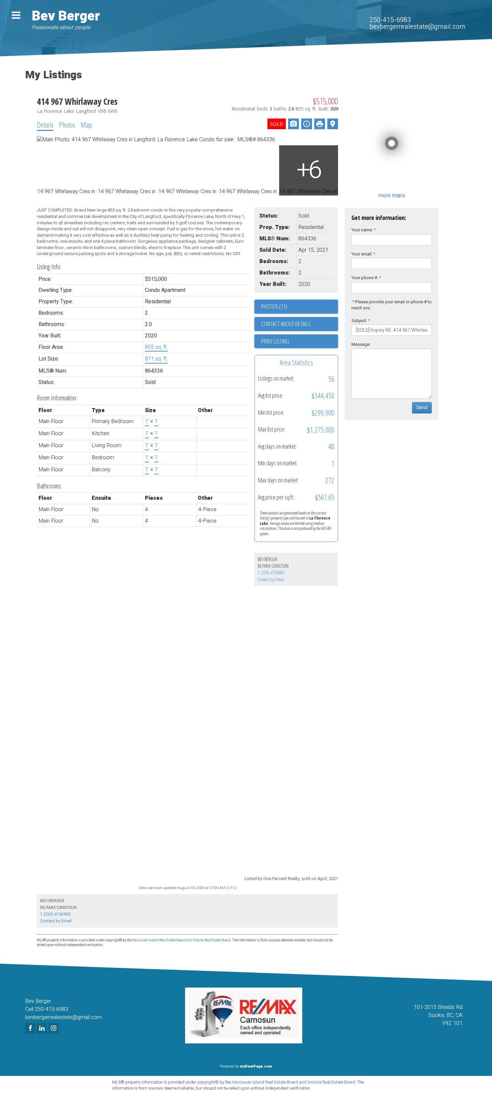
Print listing (275, 341)
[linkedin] (43, 1029)
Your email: (362, 254)
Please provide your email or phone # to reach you (391, 305)
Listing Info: (49, 266)
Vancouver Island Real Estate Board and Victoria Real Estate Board (182, 940)
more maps (392, 195)
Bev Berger (66, 16)
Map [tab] (86, 125)
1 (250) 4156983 (271, 572)
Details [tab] (45, 125)
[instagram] (54, 1029)
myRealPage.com (256, 1066)
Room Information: (57, 397)
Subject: (359, 320)
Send (421, 407)
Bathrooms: (49, 485)
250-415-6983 (390, 20)
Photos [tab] (67, 125)
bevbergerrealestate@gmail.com (417, 26)
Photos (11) (274, 306)
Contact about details (286, 324)
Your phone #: (364, 277)
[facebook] (31, 1029)
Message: (361, 344)
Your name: (362, 230)
